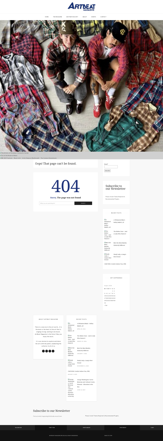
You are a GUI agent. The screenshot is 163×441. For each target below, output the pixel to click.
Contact (103, 16)
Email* (106, 164)
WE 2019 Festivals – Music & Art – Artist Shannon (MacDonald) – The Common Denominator (81, 149)
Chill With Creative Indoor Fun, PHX (115, 264)
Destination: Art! (72, 16)
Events (93, 16)
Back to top (108, 435)
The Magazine (57, 16)
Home (47, 16)
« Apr (106, 305)
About (85, 16)
